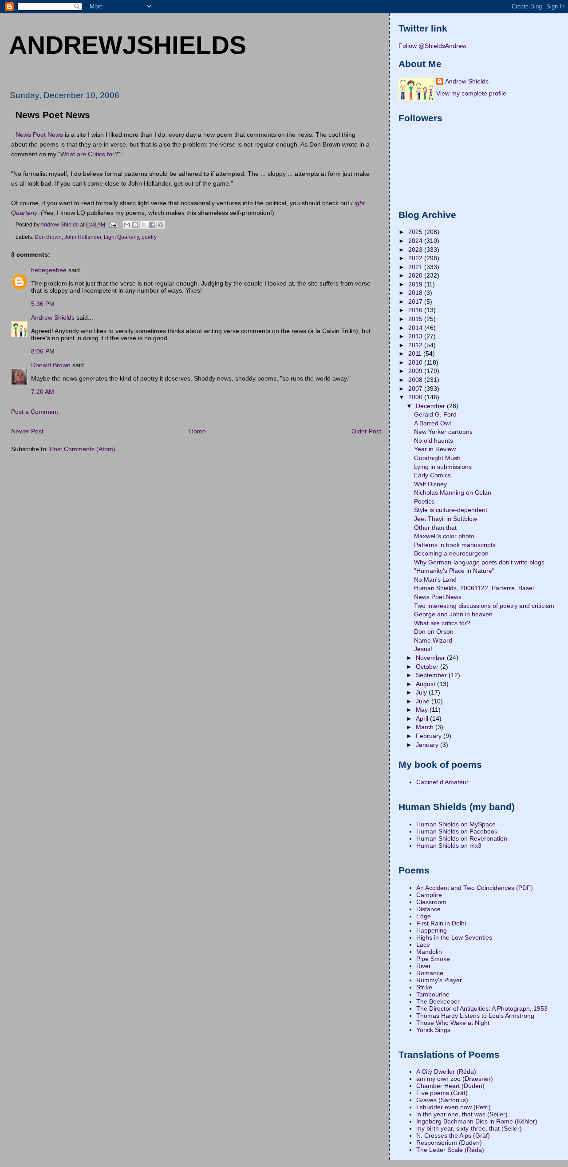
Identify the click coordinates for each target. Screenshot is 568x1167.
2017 (416, 301)
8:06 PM (43, 351)
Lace (423, 944)
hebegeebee (49, 270)
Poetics (424, 501)
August (426, 683)
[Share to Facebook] (152, 224)
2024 (416, 240)
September (432, 675)
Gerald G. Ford (435, 414)
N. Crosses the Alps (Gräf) (453, 1135)
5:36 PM (43, 303)
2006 (416, 397)
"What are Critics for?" (89, 154)
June (423, 701)
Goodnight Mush (437, 457)
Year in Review (435, 449)
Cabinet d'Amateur (442, 782)
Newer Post (27, 431)
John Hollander (82, 237)
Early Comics (432, 475)
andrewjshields (127, 45)
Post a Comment (34, 411)
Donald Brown (51, 365)
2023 (416, 249)
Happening (431, 930)
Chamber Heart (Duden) (450, 1085)
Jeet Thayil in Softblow (445, 518)
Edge (423, 916)
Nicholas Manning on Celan (452, 492)
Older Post (366, 431)
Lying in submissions (443, 466)
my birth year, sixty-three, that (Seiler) (469, 1128)
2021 (416, 266)
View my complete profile (471, 93)
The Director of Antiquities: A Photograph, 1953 (482, 1008)
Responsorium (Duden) (449, 1142)
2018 (416, 292)
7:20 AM (42, 391)
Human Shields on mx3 (448, 845)
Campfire (429, 894)
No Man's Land (435, 579)
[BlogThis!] (135, 224)
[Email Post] (112, 224)
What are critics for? (442, 623)
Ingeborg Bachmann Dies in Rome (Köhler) (476, 1121)
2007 (416, 388)
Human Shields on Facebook (456, 831)
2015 (416, 318)
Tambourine (433, 994)
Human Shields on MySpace (456, 824)
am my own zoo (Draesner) (454, 1078)
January (428, 744)
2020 (416, 275)
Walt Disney (430, 484)
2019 (416, 284)
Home (197, 431)
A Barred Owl (432, 423)
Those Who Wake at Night (452, 1022)
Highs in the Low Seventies (454, 937)
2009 (416, 370)
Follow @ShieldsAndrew (432, 45)
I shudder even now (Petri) (453, 1107)
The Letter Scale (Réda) (450, 1149)
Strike (424, 987)
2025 (416, 231)
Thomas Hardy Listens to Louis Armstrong (475, 1015)
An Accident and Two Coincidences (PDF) (474, 887)
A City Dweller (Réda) (446, 1071)
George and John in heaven (453, 614)
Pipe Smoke (433, 958)
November (431, 657)
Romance (429, 972)
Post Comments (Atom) (82, 449)
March (425, 726)
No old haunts (433, 440)
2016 (416, 310)
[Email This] (126, 224)
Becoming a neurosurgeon (451, 553)
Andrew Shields (53, 317)
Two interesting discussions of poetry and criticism (484, 605)
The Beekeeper (438, 1001)
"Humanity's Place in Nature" (454, 570)
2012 (416, 345)
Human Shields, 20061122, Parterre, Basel (474, 587)
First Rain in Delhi (441, 923)
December (431, 405)
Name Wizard (433, 640)
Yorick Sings (433, 1029)
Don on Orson (434, 631)
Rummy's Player (439, 980)
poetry (149, 237)
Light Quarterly (121, 237)
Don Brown (48, 237)
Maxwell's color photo (444, 536)
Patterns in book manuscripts (455, 544)
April (423, 718)
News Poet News (39, 134)
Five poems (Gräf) (442, 1092)
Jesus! (423, 648)
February (429, 735)
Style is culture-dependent (450, 509)
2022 (416, 258)
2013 (416, 336)
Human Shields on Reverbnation (461, 838)
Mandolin (429, 951)
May (423, 709)
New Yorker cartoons (443, 431)
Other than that (435, 527)
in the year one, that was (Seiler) (462, 1114)
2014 (416, 327)
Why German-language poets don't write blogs (479, 562)
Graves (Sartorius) (442, 1099)
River (423, 965)
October (428, 666)
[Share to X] (143, 224)
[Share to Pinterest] (160, 224)
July (422, 692)
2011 (415, 353)
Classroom (431, 901)
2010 (416, 362)
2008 (416, 379)
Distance (428, 909)
